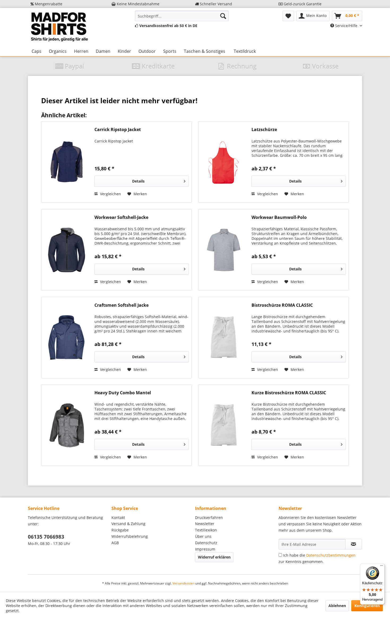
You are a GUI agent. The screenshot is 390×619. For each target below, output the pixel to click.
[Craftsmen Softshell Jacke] (66, 337)
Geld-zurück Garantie (302, 3)
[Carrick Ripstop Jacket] (66, 162)
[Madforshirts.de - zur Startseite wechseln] (58, 27)
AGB (115, 542)
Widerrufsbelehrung (129, 536)
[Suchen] (223, 16)
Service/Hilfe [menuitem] (346, 25)
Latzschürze (264, 129)
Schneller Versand (215, 3)
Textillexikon (206, 530)
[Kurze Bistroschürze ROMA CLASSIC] (223, 425)
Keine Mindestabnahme (137, 3)
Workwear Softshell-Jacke (121, 217)
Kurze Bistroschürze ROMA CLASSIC (289, 393)
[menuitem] (182, 16)
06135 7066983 (46, 536)
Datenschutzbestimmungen (331, 555)
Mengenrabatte (48, 3)
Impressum (205, 549)
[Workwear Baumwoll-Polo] (223, 250)
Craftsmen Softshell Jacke (121, 305)
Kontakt (118, 517)
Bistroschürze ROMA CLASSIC (282, 305)
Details (138, 181)
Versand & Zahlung (128, 523)
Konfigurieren (367, 605)
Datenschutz (206, 542)
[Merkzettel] (288, 16)
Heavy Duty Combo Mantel (122, 393)
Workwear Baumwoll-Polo (279, 217)
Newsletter (204, 523)
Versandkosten (183, 583)
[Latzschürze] (223, 162)
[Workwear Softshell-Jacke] (66, 250)
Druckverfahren (209, 517)
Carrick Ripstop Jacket (117, 129)
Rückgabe (120, 530)
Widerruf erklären (214, 557)
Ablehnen (337, 605)
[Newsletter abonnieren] (353, 544)
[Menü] (381, 567)
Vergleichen (110, 193)
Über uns (203, 536)
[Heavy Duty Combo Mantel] (66, 425)
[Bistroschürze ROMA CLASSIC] (223, 337)
